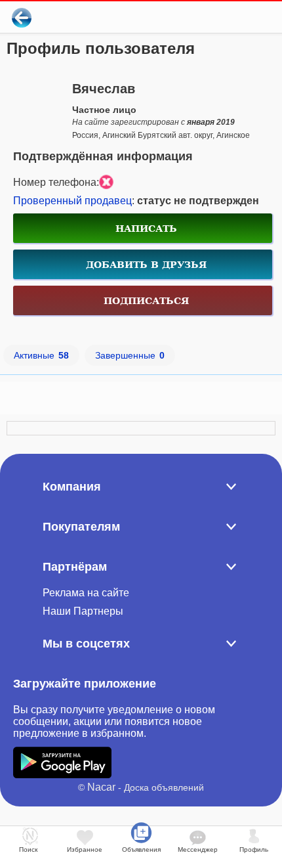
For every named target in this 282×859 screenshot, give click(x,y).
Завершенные (130, 355)
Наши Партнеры (83, 611)
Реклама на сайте (86, 592)
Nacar (101, 787)
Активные (41, 355)
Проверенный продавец (72, 200)
